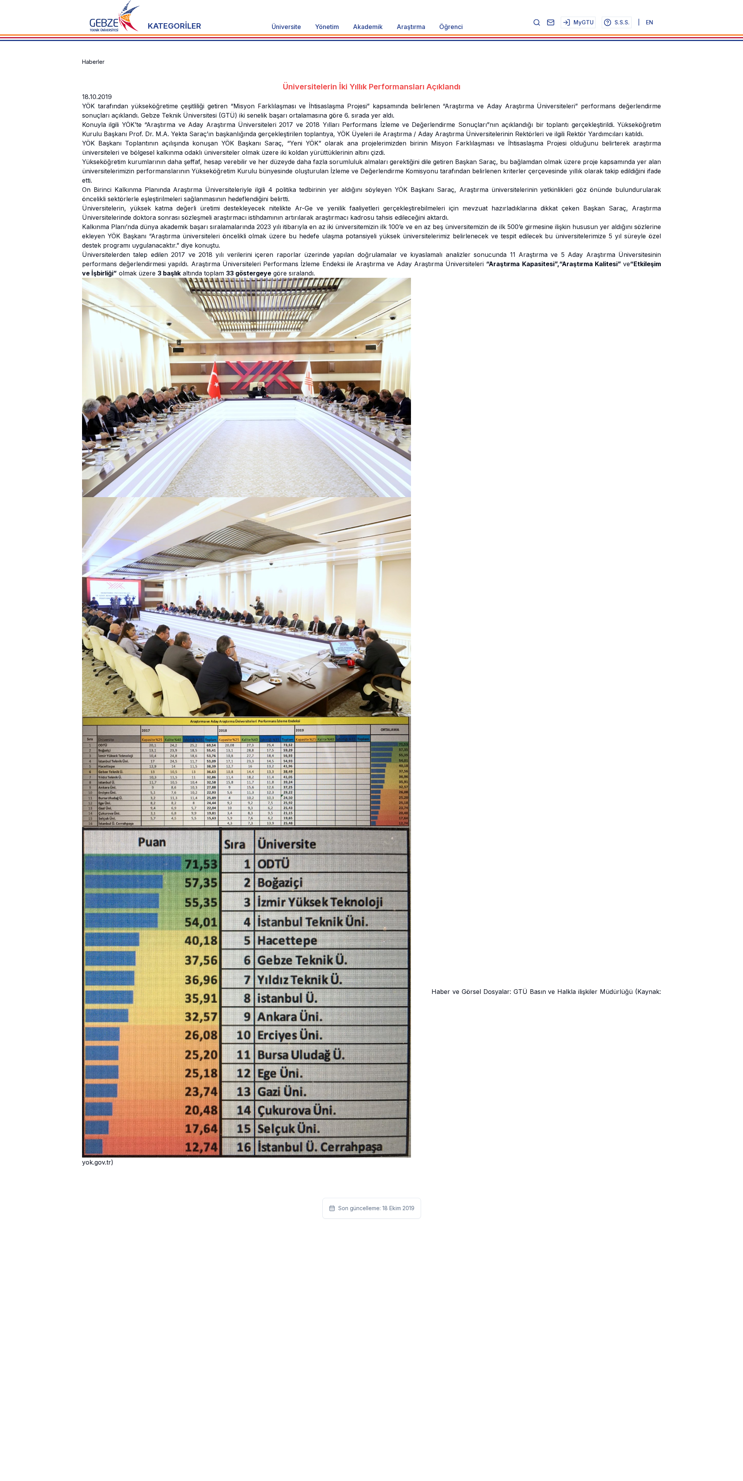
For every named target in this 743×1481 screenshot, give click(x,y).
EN (649, 22)
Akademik (368, 27)
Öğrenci (451, 27)
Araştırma (411, 27)
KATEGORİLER (174, 26)
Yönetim (327, 27)
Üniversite (286, 27)
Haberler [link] (93, 61)
